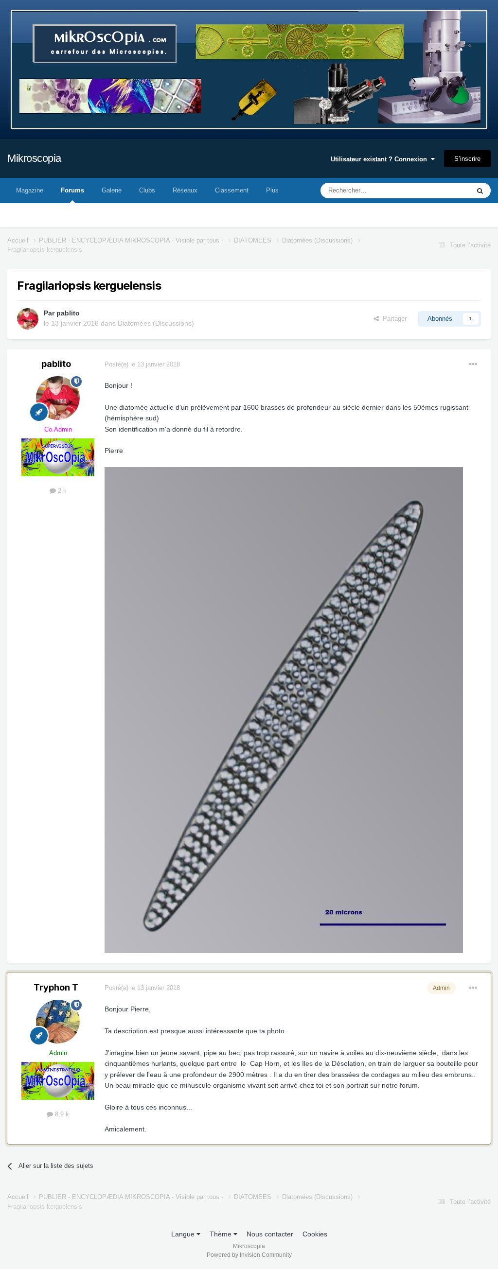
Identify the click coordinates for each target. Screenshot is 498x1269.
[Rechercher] (480, 190)
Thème (221, 1234)
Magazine (29, 190)
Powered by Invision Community (249, 1255)
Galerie (112, 190)
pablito (68, 313)
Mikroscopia (34, 158)
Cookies (314, 1234)
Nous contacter (270, 1234)
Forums (72, 190)
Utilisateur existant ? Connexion (381, 159)
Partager (393, 318)
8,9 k (61, 1114)
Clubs (147, 190)
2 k (61, 490)
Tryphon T (56, 987)
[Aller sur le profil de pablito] (27, 319)
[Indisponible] (284, 709)
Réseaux (185, 190)
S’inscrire (467, 158)
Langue (183, 1234)
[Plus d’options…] (473, 364)
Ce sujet (445, 190)
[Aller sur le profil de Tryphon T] (58, 1021)
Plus (272, 190)
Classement (232, 190)
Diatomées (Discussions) (156, 323)
